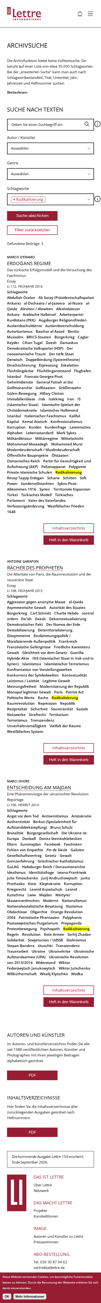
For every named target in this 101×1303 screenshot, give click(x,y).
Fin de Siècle (57, 849)
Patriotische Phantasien (39, 917)
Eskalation (70, 365)
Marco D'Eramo (21, 257)
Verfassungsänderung (25, 506)
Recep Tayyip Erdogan (25, 478)
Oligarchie (38, 911)
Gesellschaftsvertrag (24, 855)
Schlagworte (18, 188)
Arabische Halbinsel (39, 314)
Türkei (12, 494)
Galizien (77, 849)
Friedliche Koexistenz (72, 647)
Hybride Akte (18, 658)
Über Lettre (43, 1185)
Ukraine (38, 951)
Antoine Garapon (23, 561)
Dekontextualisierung (67, 618)
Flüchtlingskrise (20, 370)
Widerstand (45, 962)
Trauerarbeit (17, 951)
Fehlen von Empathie (25, 849)
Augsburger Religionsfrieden (63, 320)
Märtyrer (62, 895)
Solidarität (15, 940)
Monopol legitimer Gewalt (29, 692)
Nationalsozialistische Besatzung (35, 906)
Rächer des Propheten (35, 568)
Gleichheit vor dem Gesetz (44, 652)
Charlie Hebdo (66, 613)
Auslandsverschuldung (64, 325)
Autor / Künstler (21, 137)
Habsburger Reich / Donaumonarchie (53, 866)
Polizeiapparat (53, 466)
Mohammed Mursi (66, 444)
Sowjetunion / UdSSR (45, 940)
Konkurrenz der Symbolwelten (33, 675)
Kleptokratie (50, 883)
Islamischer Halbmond (59, 410)
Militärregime (46, 438)
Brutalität (15, 833)
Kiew (32, 883)
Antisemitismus (55, 816)
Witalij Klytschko (54, 973)
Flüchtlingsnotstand (54, 370)
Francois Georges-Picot (43, 376)
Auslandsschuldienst (24, 325)
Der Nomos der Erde (63, 624)
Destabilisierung (21, 630)
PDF (32, 1075)
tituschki (45, 945)
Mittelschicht (72, 438)
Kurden (35, 427)
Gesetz (50, 855)
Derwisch (15, 359)
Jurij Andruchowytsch (59, 878)
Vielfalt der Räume (65, 725)
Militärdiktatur (19, 438)
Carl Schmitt (40, 613)
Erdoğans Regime (29, 263)
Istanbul (14, 416)
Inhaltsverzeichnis (68, 528)
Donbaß (29, 838)
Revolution (31, 934)
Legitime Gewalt (56, 680)
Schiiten (70, 478)
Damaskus (69, 342)
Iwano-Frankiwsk (71, 872)
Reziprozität (17, 709)
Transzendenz (42, 720)
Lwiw (31, 895)
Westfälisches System (25, 731)
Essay (11, 281)
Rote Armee (54, 934)
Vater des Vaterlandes (47, 500)
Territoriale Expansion (71, 489)
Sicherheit (39, 709)
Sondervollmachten (37, 483)
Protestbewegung (22, 928)
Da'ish (26, 618)
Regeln (13, 934)
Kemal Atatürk (34, 421)
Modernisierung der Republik (64, 686)
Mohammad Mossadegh (27, 444)
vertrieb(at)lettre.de (49, 1267)
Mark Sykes (66, 432)
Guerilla (77, 652)
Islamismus (31, 663)
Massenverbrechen (23, 900)
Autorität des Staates (67, 607)
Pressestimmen (46, 1242)
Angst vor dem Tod (23, 816)
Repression (47, 703)
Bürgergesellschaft (42, 833)
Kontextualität (74, 675)
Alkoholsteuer (68, 308)
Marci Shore (18, 781)
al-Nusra (75, 303)
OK (7, 1296)
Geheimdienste (20, 382)
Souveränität (62, 709)
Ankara (13, 314)
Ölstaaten (60, 455)
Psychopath (50, 928)
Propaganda (71, 923)
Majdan (45, 895)
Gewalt (13, 652)
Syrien (44, 489)
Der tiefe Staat (61, 354)
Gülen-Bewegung (21, 393)
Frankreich (68, 641)
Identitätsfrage (41, 872)
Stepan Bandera (21, 945)
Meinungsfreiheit (21, 686)
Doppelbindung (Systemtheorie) (53, 359)
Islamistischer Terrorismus (66, 663)
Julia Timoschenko (22, 878)
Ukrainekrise (59, 951)
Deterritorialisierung (55, 630)
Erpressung (48, 365)
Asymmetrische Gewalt (26, 607)
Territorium (58, 714)
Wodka (77, 973)
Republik (67, 703)
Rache (43, 697)
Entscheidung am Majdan (39, 787)
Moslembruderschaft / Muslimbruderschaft (43, 449)
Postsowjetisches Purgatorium (32, 923)
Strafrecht (37, 714)
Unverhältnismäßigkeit (26, 725)
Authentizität (18, 821)
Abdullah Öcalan (21, 297)
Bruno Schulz (61, 827)
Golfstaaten (45, 387)
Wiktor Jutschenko (74, 968)
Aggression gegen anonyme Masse (36, 601)
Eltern (12, 844)
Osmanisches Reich (23, 461)
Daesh (51, 342)
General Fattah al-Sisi (54, 382)
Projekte (40, 1210)
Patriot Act (75, 692)
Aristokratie (81, 816)
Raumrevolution (21, 703)
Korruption (16, 427)
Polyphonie (72, 917)
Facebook (52, 844)
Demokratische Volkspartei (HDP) (35, 348)
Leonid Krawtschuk (46, 889)
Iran (70, 399)
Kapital (13, 421)
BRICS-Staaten (39, 337)
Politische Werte (21, 697)
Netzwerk (41, 1190)
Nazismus (74, 906)
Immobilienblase (21, 399)
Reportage (15, 799)
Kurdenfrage (55, 427)
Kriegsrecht (16, 889)
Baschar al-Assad (50, 331)
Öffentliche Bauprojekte (27, 455)
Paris (58, 692)
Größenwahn (70, 387)
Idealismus (16, 872)
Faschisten (73, 844)
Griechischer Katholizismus (60, 861)
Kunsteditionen (46, 1216)
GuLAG (13, 866)
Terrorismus (17, 720)
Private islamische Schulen (29, 472)
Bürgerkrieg (64, 337)
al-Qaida (76, 601)
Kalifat (74, 416)
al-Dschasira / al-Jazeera (44, 303)
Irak (42, 399)
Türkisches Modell (36, 494)
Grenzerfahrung (20, 861)
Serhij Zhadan (79, 934)
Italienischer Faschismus (45, 416)
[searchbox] (50, 148)
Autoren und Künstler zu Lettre (58, 1236)
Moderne (50, 900)
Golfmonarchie (19, 387)
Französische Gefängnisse (29, 647)
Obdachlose (17, 911)
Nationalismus (74, 900)
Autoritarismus (19, 331)
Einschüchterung (21, 365)
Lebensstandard (39, 432)
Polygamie (77, 466)
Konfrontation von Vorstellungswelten (39, 669)
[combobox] (50, 148)
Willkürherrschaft (22, 973)
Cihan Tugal (32, 342)
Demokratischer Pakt (25, 624)
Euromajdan (30, 844)
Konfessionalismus (66, 421)
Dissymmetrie (18, 635)
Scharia (53, 478)
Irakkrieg (56, 399)
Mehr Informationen (30, 1296)
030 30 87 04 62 (53, 1262)
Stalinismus (76, 940)
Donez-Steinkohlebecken (60, 838)
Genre (12, 163)
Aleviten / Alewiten (36, 308)
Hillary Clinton (52, 393)
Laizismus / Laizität (23, 680)
